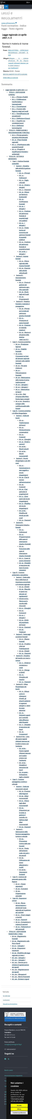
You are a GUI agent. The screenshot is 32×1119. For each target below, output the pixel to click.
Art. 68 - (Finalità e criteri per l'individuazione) (25, 646)
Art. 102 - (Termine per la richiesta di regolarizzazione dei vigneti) (20, 965)
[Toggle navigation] (30, 7)
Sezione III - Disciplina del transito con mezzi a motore (23, 658)
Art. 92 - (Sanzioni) (21, 920)
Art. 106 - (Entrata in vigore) (20, 979)
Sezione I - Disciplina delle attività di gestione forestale (23, 168)
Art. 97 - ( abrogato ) (18, 946)
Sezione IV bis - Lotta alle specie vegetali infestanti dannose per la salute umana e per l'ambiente (22, 741)
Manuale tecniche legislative (10, 1004)
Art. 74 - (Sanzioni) (25, 682)
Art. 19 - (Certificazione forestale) (23, 201)
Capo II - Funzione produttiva (21, 342)
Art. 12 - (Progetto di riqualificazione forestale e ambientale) (20, 151)
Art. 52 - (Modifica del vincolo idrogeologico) (24, 506)
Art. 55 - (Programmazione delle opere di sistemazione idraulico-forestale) (25, 539)
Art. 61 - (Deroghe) (25, 608)
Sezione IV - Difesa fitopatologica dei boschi (22, 686)
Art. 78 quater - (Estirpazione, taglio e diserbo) (24, 774)
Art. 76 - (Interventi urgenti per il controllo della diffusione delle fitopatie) (24, 717)
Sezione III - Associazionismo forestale (21, 277)
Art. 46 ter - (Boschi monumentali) (23, 453)
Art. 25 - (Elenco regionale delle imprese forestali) (24, 263)
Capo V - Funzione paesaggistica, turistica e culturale (19, 782)
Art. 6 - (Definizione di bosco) (21, 118)
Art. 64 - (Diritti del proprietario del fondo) (24, 622)
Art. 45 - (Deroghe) (25, 439)
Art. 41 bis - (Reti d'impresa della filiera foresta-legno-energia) (22, 396)
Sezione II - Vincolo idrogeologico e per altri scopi (23, 461)
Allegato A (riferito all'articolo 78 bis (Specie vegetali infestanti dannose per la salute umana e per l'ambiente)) (18, 63)
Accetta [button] (19, 1105)
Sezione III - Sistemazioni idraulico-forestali (23, 525)
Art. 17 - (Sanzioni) (25, 190)
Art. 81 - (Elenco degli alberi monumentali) (24, 803)
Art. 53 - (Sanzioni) (25, 520)
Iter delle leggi (6, 996)
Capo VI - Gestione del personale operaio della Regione (19, 879)
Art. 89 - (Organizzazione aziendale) (21, 893)
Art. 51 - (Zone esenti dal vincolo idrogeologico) (24, 499)
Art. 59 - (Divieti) (24, 587)
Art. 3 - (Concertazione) (19, 106)
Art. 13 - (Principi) (24, 173)
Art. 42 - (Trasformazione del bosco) (24, 422)
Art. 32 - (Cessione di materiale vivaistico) (24, 327)
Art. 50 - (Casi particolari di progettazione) (23, 491)
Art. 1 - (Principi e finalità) (20, 97)
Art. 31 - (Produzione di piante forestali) (24, 320)
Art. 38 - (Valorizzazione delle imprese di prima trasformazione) (23, 380)
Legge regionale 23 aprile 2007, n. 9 (16, 90)
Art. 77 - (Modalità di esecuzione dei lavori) (24, 727)
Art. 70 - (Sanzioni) (25, 653)
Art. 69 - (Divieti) (24, 651)
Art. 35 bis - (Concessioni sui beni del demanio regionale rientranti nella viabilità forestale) (23, 358)
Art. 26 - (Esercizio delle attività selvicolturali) (24, 270)
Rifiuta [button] (19, 1109)
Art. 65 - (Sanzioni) (25, 627)
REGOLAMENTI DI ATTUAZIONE (15, 74)
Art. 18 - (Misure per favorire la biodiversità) (24, 194)
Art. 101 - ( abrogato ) (18, 960)
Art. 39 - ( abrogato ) (22, 385)
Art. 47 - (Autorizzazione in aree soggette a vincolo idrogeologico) (24, 470)
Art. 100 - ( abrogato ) (18, 958)
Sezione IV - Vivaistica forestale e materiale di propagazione (23, 304)
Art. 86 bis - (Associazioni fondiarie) (23, 872)
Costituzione (6, 1000)
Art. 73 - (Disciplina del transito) (23, 677)
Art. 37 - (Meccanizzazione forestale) (21, 373)
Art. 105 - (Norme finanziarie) (21, 977)
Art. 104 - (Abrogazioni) (19, 974)
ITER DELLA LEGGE (10, 78)
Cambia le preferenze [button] (19, 1112)
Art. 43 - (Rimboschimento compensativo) (24, 430)
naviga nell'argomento (8, 23)
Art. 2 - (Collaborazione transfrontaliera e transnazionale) (19, 102)
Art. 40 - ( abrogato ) (22, 387)
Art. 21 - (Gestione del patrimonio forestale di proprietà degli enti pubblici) (24, 216)
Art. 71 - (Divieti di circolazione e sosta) (24, 665)
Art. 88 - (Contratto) (22, 889)
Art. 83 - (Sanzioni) (25, 827)
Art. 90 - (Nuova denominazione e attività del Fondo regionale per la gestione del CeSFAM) (23, 908)
